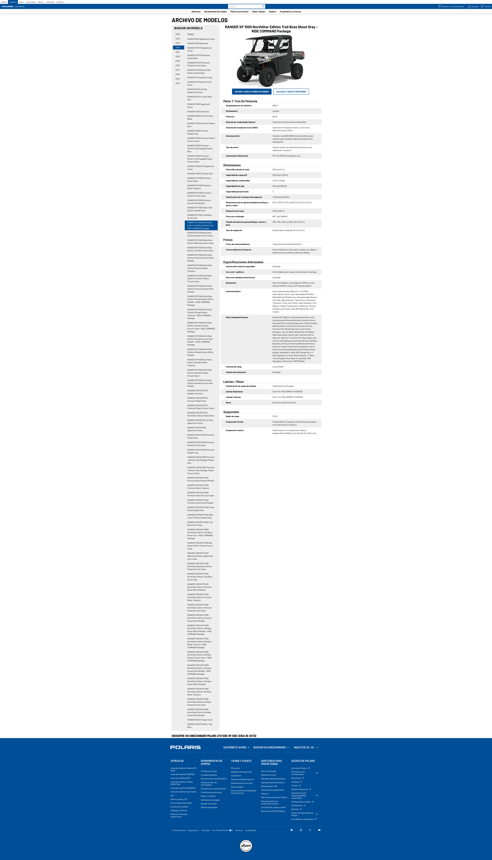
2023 (178, 43)
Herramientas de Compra (215, 11)
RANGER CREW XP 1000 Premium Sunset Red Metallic (200, 501)
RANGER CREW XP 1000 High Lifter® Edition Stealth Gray (200, 516)
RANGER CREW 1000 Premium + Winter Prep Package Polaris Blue (200, 460)
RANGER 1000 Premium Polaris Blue (201, 124)
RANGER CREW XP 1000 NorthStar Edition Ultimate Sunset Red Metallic (199, 712)
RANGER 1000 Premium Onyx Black (200, 117)
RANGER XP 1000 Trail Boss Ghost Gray (199, 216)
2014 (178, 83)
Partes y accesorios (239, 11)
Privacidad (205, 830)
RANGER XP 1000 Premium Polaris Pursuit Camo (199, 194)
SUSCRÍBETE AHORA (235, 747)
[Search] (262, 6)
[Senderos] (13, 6)
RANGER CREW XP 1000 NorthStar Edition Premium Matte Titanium (199, 597)
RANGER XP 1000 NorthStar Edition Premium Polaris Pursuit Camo (199, 278)
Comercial (50, 2)
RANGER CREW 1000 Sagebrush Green (196, 429)
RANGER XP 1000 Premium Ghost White (199, 179)
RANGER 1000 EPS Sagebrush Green (200, 167)
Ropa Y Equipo (258, 11)
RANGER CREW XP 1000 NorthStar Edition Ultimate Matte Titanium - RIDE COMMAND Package (199, 643)
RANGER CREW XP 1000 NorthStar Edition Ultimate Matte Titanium (199, 691)
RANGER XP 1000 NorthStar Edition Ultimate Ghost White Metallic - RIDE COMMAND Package (200, 300)
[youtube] (319, 830)
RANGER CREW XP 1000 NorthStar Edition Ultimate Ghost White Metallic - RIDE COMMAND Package (199, 629)
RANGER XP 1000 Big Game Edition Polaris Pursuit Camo (200, 234)
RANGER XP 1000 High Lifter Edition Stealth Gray (200, 209)
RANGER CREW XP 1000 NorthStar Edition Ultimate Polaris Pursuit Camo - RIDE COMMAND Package (199, 656)
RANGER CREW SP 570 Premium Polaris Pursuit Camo (200, 406)
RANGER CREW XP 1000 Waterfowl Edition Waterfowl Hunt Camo (200, 556)
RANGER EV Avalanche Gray (199, 77)
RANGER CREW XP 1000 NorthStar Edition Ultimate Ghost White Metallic (199, 681)
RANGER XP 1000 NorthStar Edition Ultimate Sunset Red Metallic (200, 383)
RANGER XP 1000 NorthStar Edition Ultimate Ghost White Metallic (200, 352)
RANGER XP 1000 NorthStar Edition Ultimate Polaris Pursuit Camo (199, 373)
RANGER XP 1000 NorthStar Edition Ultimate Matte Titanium (199, 362)
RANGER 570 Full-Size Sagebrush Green (197, 90)
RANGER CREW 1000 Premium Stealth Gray (200, 451)
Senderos (13, 2)
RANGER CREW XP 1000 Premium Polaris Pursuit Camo (200, 494)
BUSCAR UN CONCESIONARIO (269, 747)
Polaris (4, 2)
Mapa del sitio (193, 830)
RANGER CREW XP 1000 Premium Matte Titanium (198, 486)
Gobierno (60, 2)
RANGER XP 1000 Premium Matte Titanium (199, 186)
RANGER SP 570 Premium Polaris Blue (198, 56)
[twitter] (310, 830)
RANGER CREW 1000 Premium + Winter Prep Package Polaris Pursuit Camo (200, 470)
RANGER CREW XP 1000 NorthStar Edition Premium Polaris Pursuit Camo (199, 607)
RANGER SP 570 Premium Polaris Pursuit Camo (198, 64)
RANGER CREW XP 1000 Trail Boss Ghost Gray (200, 523)
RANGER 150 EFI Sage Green (200, 719)
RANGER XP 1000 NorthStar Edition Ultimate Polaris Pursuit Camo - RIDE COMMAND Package (201, 327)
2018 (178, 65)
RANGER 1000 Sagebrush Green (198, 105)
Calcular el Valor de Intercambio (291, 91)
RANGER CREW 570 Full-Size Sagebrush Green (200, 421)
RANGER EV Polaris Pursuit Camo (199, 83)
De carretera (31, 2)
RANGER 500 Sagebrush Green (201, 39)
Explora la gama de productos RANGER (252, 91)
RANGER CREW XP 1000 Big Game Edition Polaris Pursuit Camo (200, 546)
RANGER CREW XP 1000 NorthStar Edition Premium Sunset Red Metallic (199, 618)
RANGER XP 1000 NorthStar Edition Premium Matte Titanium (199, 268)
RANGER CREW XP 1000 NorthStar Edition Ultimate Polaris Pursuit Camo (199, 702)
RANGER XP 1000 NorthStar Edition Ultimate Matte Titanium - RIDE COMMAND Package (199, 313)
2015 (178, 78)
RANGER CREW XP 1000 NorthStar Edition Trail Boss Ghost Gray (199, 576)
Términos (239, 830)
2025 (178, 34)
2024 (178, 38)
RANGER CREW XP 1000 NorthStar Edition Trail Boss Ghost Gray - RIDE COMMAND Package (200, 533)
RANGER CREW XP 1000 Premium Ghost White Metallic (200, 479)
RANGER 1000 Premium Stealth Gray (197, 132)
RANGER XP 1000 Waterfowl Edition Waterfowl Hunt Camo (200, 241)
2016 (178, 74)
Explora (272, 11)
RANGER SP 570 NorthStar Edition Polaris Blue (199, 71)
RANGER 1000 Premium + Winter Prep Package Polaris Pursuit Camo (200, 159)
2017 (178, 70)
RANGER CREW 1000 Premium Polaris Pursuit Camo (200, 443)
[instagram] (301, 830)
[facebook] (292, 830)
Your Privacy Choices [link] (220, 830)
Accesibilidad (250, 830)
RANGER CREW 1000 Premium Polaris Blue (200, 436)
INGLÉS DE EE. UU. (304, 747)
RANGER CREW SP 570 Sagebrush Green (197, 392)
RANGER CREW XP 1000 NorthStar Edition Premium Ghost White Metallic (199, 587)
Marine (40, 2)
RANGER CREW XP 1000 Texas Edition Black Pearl (200, 508)
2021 (178, 52)
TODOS (190, 34)
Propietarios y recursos (290, 11)
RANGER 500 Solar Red (197, 43)
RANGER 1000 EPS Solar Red (200, 173)
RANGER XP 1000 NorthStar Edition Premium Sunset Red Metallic (200, 289)
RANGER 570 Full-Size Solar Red (199, 98)
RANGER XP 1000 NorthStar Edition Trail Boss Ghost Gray (200, 249)
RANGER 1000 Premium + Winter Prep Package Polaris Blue (200, 148)
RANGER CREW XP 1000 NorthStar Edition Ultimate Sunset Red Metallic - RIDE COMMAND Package (199, 669)
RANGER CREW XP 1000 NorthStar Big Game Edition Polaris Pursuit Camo (199, 566)
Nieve (21, 2)
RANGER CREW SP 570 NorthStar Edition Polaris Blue (200, 414)
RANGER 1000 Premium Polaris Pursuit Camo (201, 139)
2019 (178, 61)
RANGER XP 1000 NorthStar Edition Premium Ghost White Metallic (200, 258)
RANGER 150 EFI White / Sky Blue (199, 725)
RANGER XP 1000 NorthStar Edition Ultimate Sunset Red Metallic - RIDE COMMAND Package (200, 340)
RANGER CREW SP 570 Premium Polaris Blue (197, 399)
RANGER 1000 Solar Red (198, 111)
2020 (178, 56)
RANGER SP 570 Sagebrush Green (199, 49)
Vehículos (195, 11)
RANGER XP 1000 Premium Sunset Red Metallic (199, 201)
